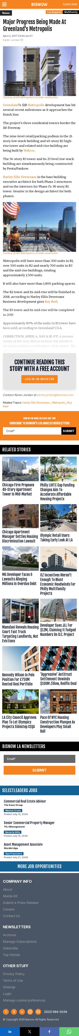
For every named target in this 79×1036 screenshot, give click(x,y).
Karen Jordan (11, 39)
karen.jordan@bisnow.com (55, 395)
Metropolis (36, 105)
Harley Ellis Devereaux (20, 177)
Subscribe (70, 4)
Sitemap (9, 987)
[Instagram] (30, 1012)
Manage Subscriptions (20, 942)
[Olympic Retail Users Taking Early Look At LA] (59, 524)
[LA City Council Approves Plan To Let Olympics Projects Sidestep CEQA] (20, 712)
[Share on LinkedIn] (10, 1031)
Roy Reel (51, 301)
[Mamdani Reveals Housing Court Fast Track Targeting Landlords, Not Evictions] (20, 622)
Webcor (29, 150)
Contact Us (11, 916)
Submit (69, 431)
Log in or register (39, 379)
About (7, 889)
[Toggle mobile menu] (5, 4)
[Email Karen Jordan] (21, 40)
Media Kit (10, 896)
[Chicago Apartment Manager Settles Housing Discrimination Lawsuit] (20, 524)
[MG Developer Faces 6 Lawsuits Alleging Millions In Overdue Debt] (20, 572)
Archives (9, 935)
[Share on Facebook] (49, 1031)
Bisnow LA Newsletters (23, 746)
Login (7, 994)
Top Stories (11, 955)
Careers (9, 909)
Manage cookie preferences (24, 1000)
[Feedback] (38, 1012)
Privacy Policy (14, 974)
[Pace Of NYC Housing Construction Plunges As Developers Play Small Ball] (59, 712)
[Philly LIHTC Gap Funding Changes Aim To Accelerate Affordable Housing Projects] (59, 479)
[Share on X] (30, 1031)
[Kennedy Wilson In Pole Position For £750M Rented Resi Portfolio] (20, 667)
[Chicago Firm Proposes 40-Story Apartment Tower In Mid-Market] (20, 479)
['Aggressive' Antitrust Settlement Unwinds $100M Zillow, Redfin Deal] (59, 667)
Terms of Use (13, 980)
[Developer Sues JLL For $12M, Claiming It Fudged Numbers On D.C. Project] (59, 622)
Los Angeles (54, 12)
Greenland (11, 105)
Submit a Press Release (20, 903)
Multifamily (71, 12)
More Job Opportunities (39, 866)
